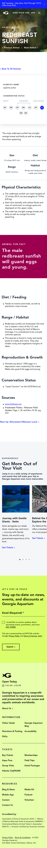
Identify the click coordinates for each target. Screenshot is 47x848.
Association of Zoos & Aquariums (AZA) (18, 819)
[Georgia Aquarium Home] (5, 13)
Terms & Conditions (23, 837)
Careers (6, 800)
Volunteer (29, 800)
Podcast (28, 794)
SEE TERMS (11, 627)
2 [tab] (23, 560)
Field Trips (29, 760)
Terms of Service (30, 636)
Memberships (31, 755)
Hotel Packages (32, 765)
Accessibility (30, 731)
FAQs (4, 736)
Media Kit (29, 789)
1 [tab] (20, 560)
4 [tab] (30, 560)
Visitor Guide (8, 723)
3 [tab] (27, 560)
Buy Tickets (7, 755)
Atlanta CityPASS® (11, 771)
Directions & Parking (12, 731)
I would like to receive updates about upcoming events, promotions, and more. (23, 624)
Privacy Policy (14, 636)
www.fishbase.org (13, 404)
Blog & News (8, 789)
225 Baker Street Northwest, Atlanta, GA (19, 843)
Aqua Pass (7, 760)
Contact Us (7, 805)
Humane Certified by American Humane (28, 827)
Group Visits (8, 765)
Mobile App (8, 794)
